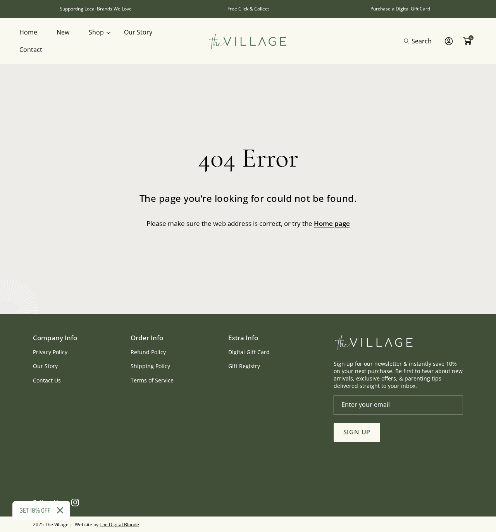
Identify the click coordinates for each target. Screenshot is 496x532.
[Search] (408, 41)
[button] (418, 41)
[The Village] (248, 41)
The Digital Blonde (119, 524)
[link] (96, 32)
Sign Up (357, 432)
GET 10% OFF (35, 510)
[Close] (60, 510)
